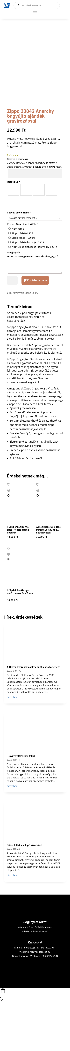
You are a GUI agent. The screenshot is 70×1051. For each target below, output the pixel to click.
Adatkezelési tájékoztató (35, 931)
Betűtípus (13, 181)
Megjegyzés (13, 252)
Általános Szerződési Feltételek (35, 927)
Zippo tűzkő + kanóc (28, 242)
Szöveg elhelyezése (19, 212)
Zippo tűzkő (23, 233)
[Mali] (51, 189)
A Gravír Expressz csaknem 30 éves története (33, 667)
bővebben (12, 697)
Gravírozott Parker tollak (21, 756)
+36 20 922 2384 (49, 956)
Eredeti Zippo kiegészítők (22, 224)
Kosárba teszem (37, 280)
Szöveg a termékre (17, 158)
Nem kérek (18, 228)
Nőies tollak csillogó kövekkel (24, 845)
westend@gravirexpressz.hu (35, 951)
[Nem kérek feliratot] (13, 202)
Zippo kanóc (23, 237)
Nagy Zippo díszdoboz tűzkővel (34, 246)
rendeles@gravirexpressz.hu (38, 947)
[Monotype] (26, 189)
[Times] (13, 189)
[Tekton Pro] (38, 189)
